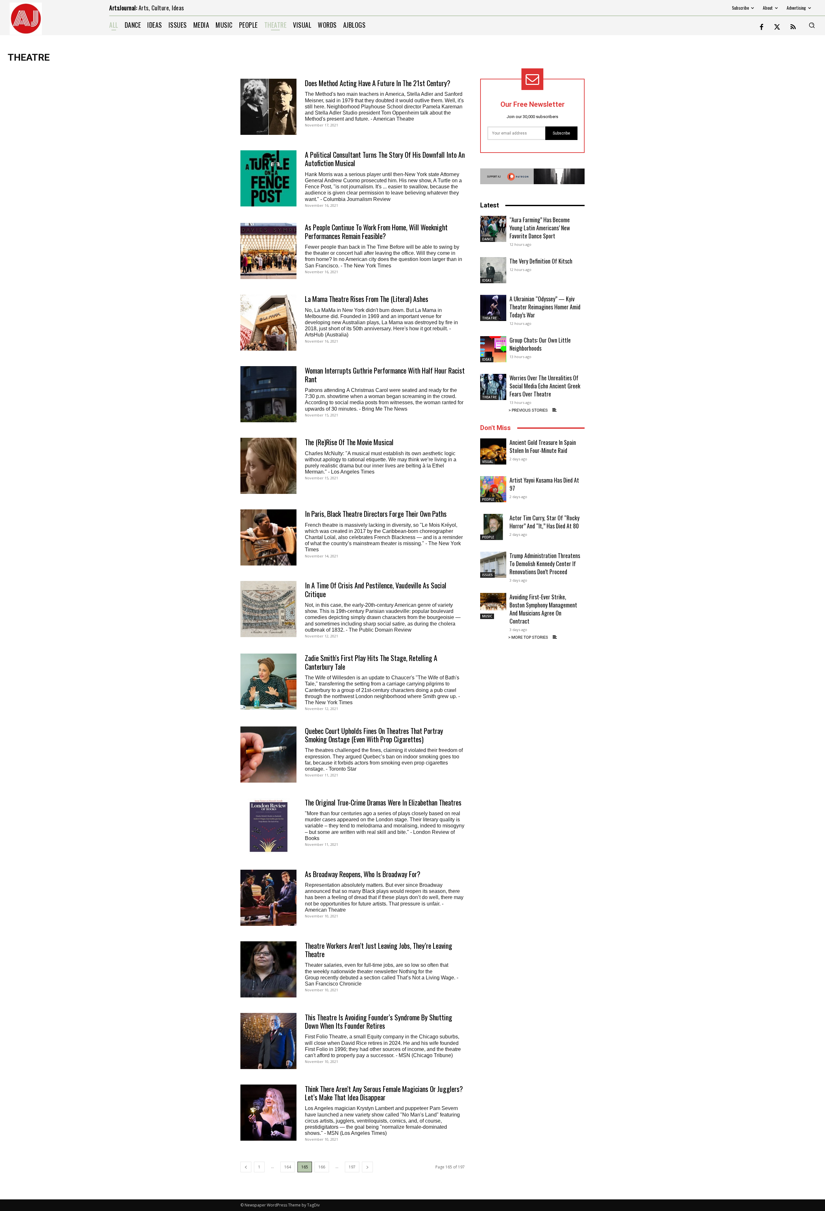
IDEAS (486, 280)
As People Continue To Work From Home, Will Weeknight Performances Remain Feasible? (376, 231)
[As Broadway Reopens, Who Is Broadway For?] (268, 898)
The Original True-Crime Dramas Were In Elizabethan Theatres (383, 802)
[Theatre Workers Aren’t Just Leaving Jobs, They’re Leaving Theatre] (268, 969)
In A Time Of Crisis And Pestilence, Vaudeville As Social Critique (375, 589)
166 (321, 1167)
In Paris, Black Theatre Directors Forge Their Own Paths (376, 513)
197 (352, 1167)
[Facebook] (761, 27)
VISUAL (487, 461)
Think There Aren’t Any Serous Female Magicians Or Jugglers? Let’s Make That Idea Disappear (384, 1093)
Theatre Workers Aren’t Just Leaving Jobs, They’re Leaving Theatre (378, 949)
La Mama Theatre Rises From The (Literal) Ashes (366, 299)
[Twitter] (777, 27)
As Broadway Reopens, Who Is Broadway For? (362, 874)
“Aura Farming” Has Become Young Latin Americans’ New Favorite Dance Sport (540, 227)
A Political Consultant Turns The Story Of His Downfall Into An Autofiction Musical (385, 158)
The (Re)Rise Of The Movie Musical (349, 442)
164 (287, 1167)
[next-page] (367, 1167)
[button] (812, 25)
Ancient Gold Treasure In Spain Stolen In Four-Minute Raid (543, 446)
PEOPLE (488, 499)
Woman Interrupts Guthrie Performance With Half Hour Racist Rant (385, 374)
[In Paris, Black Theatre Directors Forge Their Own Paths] (268, 537)
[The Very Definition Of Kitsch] (493, 270)
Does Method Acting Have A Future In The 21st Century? (377, 83)
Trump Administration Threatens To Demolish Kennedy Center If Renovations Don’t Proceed (545, 563)
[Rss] (793, 27)
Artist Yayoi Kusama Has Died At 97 (544, 484)
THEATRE (489, 318)
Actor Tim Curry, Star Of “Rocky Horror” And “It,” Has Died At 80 (544, 522)
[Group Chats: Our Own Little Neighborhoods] (493, 349)
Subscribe (561, 133)
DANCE (487, 239)
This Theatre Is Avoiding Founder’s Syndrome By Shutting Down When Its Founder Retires (378, 1021)
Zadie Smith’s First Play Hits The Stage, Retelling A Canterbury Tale (371, 662)
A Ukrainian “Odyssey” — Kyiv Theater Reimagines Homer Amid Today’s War (545, 307)
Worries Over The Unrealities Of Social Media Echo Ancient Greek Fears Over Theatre (545, 386)
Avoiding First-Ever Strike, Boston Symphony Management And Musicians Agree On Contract (543, 609)
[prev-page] (245, 1167)
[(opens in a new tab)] (268, 107)
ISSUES (487, 575)
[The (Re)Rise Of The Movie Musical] (268, 466)
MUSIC (487, 616)
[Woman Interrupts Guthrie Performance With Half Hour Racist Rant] (268, 394)
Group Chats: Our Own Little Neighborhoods (540, 344)
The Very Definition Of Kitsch (541, 261)
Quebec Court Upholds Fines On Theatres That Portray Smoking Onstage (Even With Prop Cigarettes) (374, 735)
